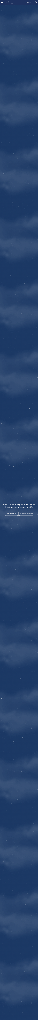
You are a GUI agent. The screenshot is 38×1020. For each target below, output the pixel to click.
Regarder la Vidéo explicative (24, 515)
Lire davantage (11, 513)
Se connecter (28, 2)
